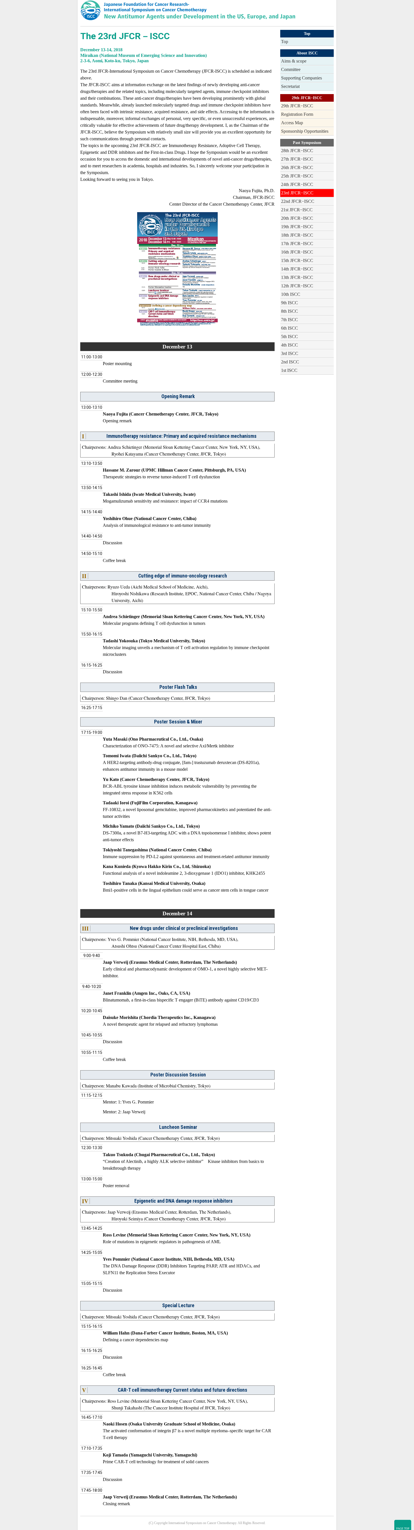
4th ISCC (289, 345)
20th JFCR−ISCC (297, 218)
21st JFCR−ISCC (297, 209)
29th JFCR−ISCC (297, 105)
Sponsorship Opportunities (304, 131)
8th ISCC (289, 311)
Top (284, 41)
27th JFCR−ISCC (297, 159)
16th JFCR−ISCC (297, 252)
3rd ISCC (289, 353)
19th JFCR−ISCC (297, 226)
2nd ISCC (290, 361)
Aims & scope (293, 61)
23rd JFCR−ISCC (297, 192)
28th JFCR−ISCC (297, 150)
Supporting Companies (301, 77)
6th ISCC (289, 328)
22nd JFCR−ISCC (297, 201)
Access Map (292, 122)
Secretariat (290, 86)
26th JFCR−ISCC (297, 167)
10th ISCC (290, 294)
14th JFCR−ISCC (297, 269)
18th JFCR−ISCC (297, 235)
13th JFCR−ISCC (297, 277)
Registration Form (297, 114)
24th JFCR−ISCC (297, 184)
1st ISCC (289, 370)
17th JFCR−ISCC (297, 243)
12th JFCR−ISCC (297, 285)
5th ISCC (289, 336)
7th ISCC (289, 319)
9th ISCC (289, 302)
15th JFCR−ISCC (297, 260)
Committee (291, 69)
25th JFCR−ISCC (297, 176)
